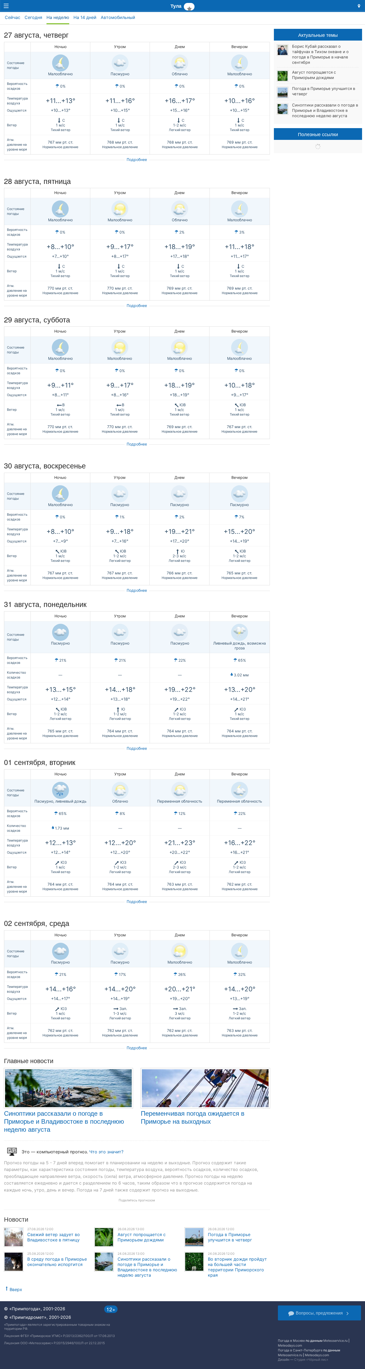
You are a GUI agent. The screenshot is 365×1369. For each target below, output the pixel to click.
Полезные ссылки (318, 134)
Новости (16, 1219)
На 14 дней (84, 17)
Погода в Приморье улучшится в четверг (230, 1237)
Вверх (16, 1289)
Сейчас (12, 17)
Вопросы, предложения (319, 1313)
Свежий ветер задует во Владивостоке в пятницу (53, 1237)
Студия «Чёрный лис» (311, 1360)
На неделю (57, 17)
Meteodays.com (290, 1345)
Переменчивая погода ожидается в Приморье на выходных (192, 1117)
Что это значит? (106, 1151)
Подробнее (137, 159)
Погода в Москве (291, 1341)
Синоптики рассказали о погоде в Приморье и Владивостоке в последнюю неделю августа (64, 1121)
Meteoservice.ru (335, 1341)
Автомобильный (118, 17)
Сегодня (33, 17)
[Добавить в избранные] (189, 6)
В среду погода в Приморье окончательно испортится (57, 1261)
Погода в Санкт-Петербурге (300, 1350)
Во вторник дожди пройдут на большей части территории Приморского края (237, 1267)
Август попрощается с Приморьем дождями (142, 1237)
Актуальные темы (318, 34)
